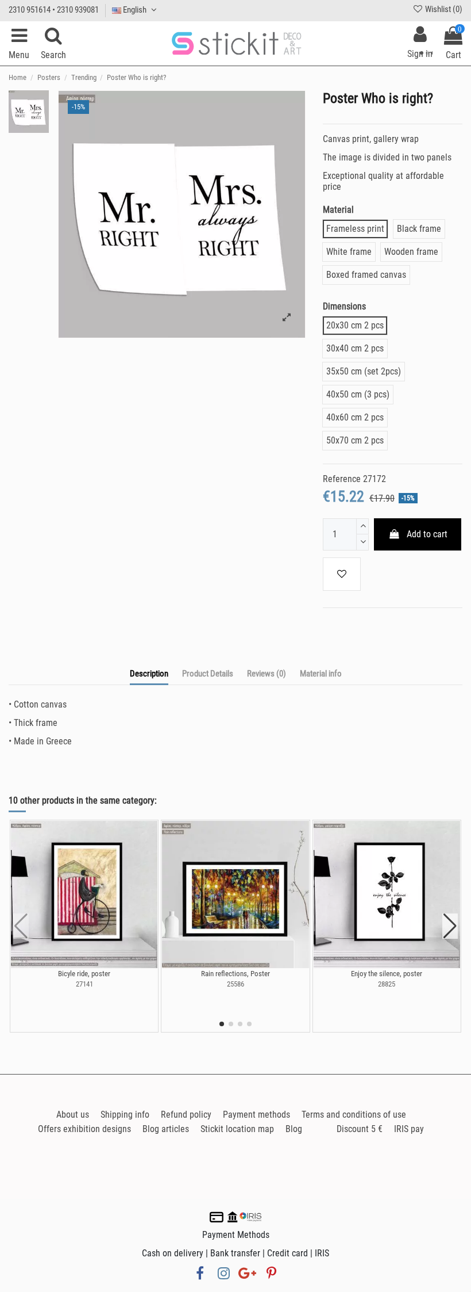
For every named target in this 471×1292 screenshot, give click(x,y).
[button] (221, 1024)
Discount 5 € (360, 1128)
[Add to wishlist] (342, 574)
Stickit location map (237, 1128)
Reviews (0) (266, 673)
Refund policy (186, 1114)
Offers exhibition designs (84, 1128)
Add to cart (427, 534)
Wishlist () (442, 9)
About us (72, 1114)
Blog (293, 1128)
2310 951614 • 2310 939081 (54, 10)
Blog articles (165, 1128)
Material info (321, 673)
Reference (342, 478)
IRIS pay (409, 1128)
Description (149, 673)
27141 (84, 984)
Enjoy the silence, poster (386, 973)
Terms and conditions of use (354, 1114)
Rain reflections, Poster (235, 973)
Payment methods (256, 1114)
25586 (235, 984)
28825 (386, 984)
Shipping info (125, 1114)
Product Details (207, 673)
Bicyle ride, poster (84, 973)
